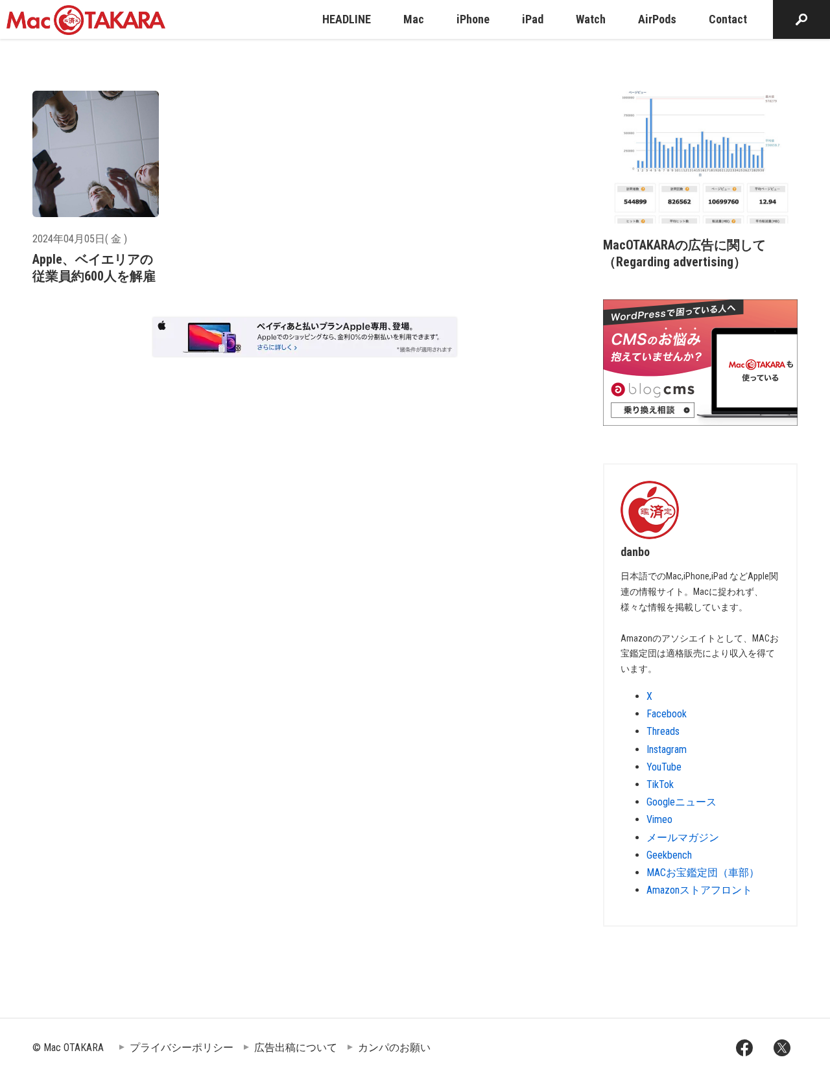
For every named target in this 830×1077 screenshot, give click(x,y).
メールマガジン (682, 837)
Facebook (666, 714)
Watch (591, 19)
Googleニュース (681, 802)
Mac (413, 19)
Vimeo (659, 819)
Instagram (666, 749)
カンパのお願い (394, 1047)
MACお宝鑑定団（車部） (702, 872)
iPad (532, 19)
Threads (663, 731)
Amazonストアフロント (699, 890)
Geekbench (669, 855)
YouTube (664, 767)
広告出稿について (295, 1047)
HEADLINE (346, 19)
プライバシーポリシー (181, 1047)
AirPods (657, 19)
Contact (728, 19)
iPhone (473, 19)
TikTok (660, 784)
